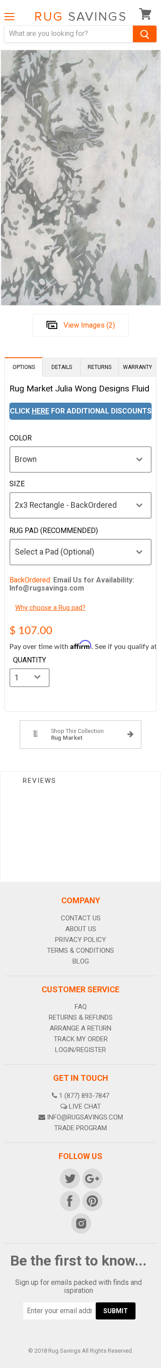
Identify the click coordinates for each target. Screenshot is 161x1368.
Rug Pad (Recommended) (53, 530)
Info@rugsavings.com (85, 1117)
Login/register (80, 1050)
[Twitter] (69, 1178)
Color (20, 438)
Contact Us (81, 918)
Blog (80, 961)
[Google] (91, 1178)
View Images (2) (89, 325)
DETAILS (61, 367)
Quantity (29, 660)
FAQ (81, 1007)
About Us (80, 929)
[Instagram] (80, 1223)
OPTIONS (24, 367)
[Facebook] (69, 1200)
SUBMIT (115, 1311)
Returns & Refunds (81, 1017)
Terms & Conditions (80, 950)
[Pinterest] (91, 1200)
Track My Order (81, 1039)
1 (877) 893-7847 (84, 1096)
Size (17, 484)
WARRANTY (137, 367)
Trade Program (80, 1128)
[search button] (145, 34)
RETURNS (99, 367)
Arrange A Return (80, 1028)
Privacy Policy (80, 940)
